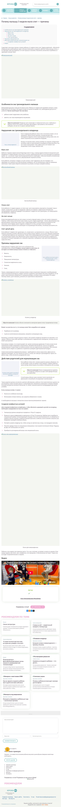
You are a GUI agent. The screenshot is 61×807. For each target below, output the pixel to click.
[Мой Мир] (31, 611)
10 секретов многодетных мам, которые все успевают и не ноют (13, 642)
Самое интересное (37, 622)
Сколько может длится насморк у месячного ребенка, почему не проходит (10, 374)
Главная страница (11, 764)
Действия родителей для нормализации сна (17, 40)
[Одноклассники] (29, 611)
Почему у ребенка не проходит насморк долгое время (45, 681)
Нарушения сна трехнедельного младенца (16, 31)
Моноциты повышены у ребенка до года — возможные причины (15, 699)
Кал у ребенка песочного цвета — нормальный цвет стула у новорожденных (50, 259)
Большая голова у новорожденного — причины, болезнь (45, 644)
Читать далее (10, 760)
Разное (45, 10)
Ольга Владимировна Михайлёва (30, 598)
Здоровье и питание (10, 10)
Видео (6, 43)
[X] (34, 611)
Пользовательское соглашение (8, 804)
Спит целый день (12, 37)
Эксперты (8, 773)
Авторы (8, 772)
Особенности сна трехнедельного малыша (16, 29)
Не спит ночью (12, 35)
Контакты (8, 767)
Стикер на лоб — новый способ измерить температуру (42, 626)
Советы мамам (34, 10)
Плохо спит (11, 34)
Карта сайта (9, 766)
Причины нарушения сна (12, 38)
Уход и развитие (22, 10)
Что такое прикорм (12, 751)
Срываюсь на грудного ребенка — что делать (44, 662)
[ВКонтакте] (27, 611)
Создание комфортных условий (17, 41)
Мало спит (10, 32)
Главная (5, 18)
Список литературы (9, 624)
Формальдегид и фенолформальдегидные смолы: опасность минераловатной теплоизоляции (13, 662)
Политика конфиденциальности (15, 770)
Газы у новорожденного (10, 144)
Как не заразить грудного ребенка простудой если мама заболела (13, 681)
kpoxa (12, 4)
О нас (7, 769)
